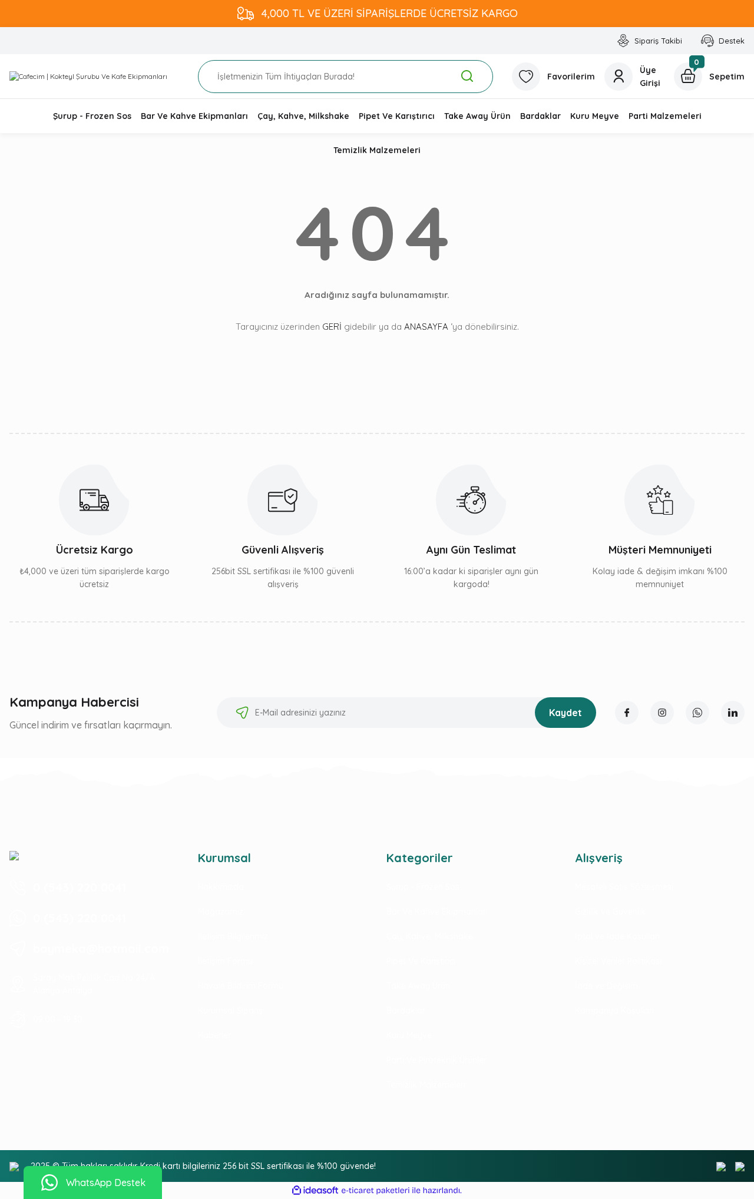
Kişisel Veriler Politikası (618, 961)
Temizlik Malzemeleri (425, 1084)
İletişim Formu (225, 961)
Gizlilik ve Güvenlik (610, 911)
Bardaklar (405, 1010)
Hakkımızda (221, 887)
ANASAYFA (426, 326)
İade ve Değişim (606, 986)
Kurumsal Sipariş (230, 1010)
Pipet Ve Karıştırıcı (420, 961)
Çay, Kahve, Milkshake (429, 936)
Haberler (214, 1035)
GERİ (332, 326)
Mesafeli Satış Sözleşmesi (624, 887)
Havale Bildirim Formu (240, 986)
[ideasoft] (315, 1190)
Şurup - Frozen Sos (422, 887)
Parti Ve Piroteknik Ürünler (436, 1060)
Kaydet (565, 712)
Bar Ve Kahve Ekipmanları (437, 911)
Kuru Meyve (409, 1035)
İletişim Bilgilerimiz (233, 936)
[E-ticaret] (375, 1190)
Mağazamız (220, 911)
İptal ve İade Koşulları (617, 936)
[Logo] (88, 76)
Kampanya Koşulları (614, 1010)
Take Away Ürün (418, 986)
